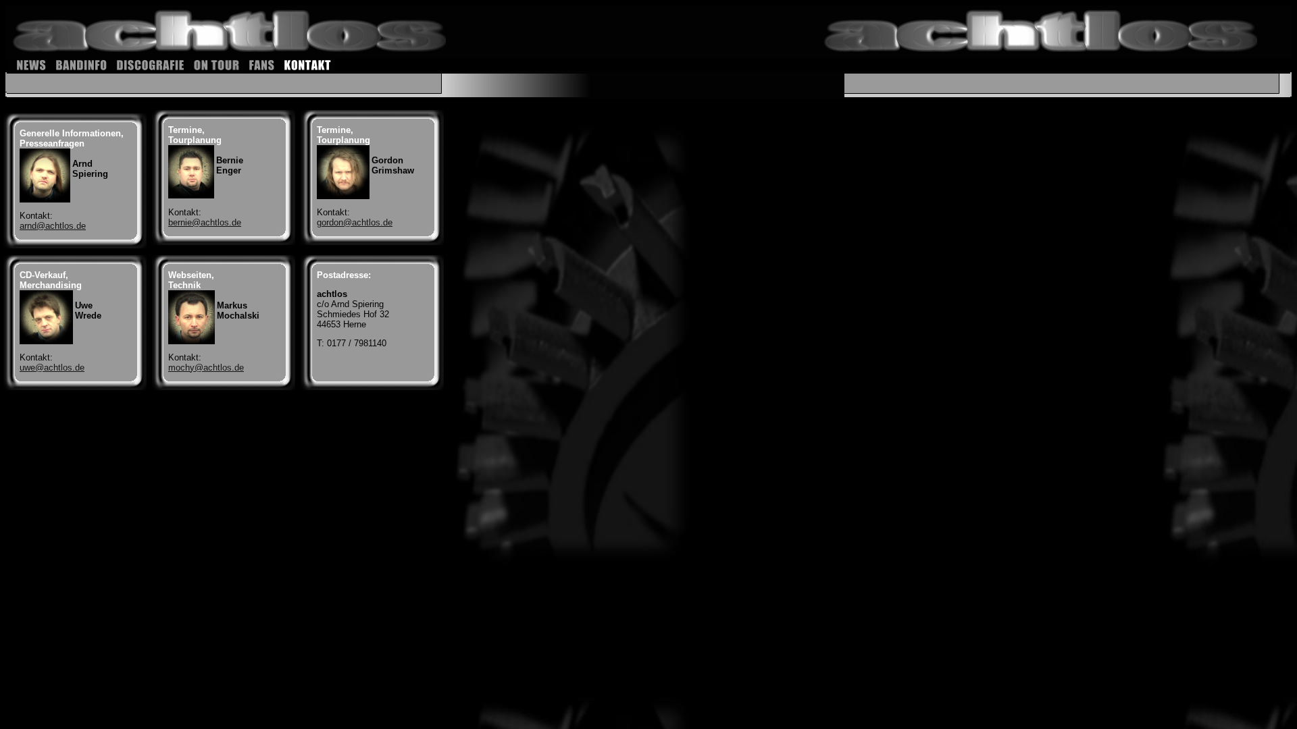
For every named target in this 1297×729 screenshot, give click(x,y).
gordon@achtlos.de (354, 222)
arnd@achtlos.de (53, 226)
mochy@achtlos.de (206, 367)
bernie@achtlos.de (204, 222)
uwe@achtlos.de (52, 367)
